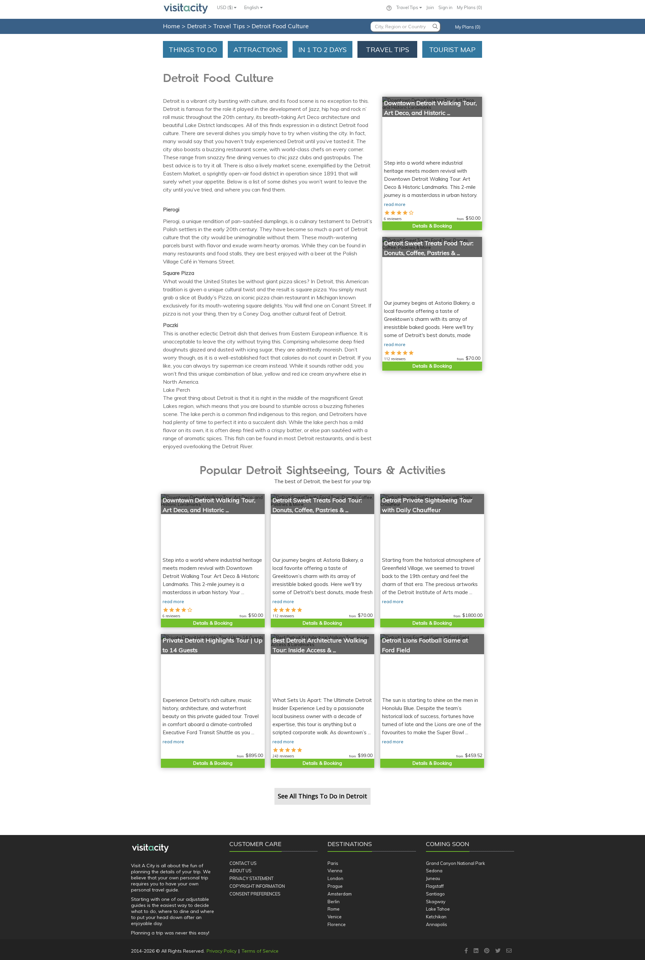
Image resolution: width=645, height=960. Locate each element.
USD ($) (225, 7)
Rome (334, 909)
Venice (335, 916)
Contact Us (243, 863)
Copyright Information (257, 886)
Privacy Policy (221, 951)
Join (430, 7)
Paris (333, 863)
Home (171, 26)
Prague (335, 886)
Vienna (335, 870)
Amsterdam (340, 893)
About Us (240, 870)
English (252, 7)
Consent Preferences (255, 893)
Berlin (334, 901)
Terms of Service (260, 951)
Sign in (445, 7)
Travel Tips (407, 7)
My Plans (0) (469, 7)
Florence (337, 924)
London (335, 878)
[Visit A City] (150, 848)
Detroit (197, 26)
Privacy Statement (251, 878)
